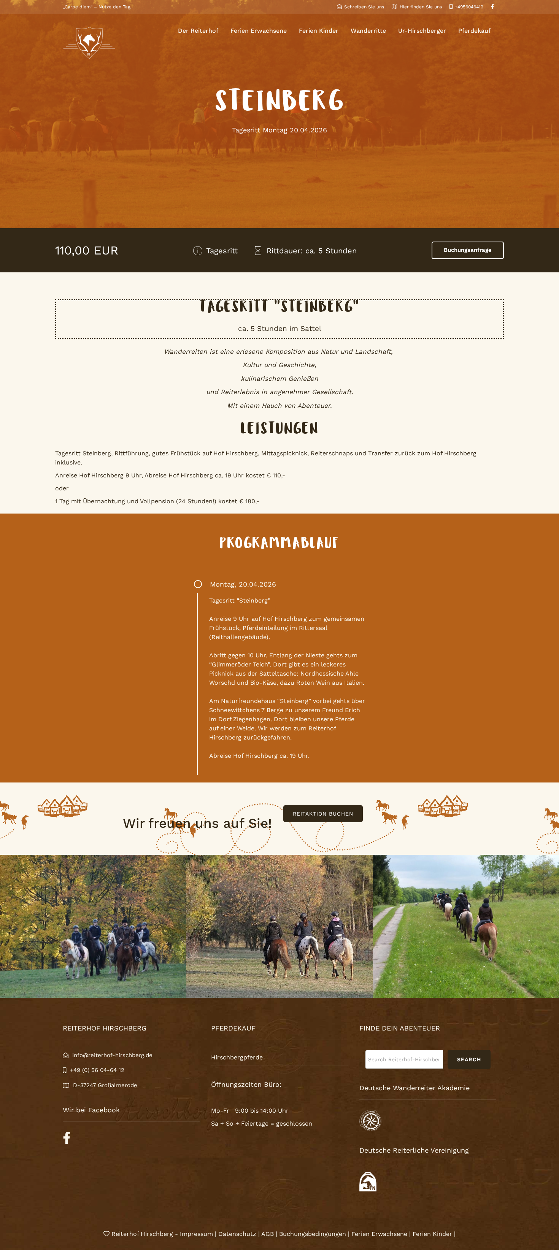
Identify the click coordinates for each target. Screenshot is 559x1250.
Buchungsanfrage (468, 250)
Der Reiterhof (198, 30)
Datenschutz (237, 1233)
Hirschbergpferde (237, 1057)
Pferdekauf (474, 30)
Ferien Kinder (318, 30)
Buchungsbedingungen (312, 1233)
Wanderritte (368, 30)
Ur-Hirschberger (422, 30)
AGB (267, 1233)
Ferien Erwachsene (258, 30)
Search (469, 1059)
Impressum (197, 1233)
